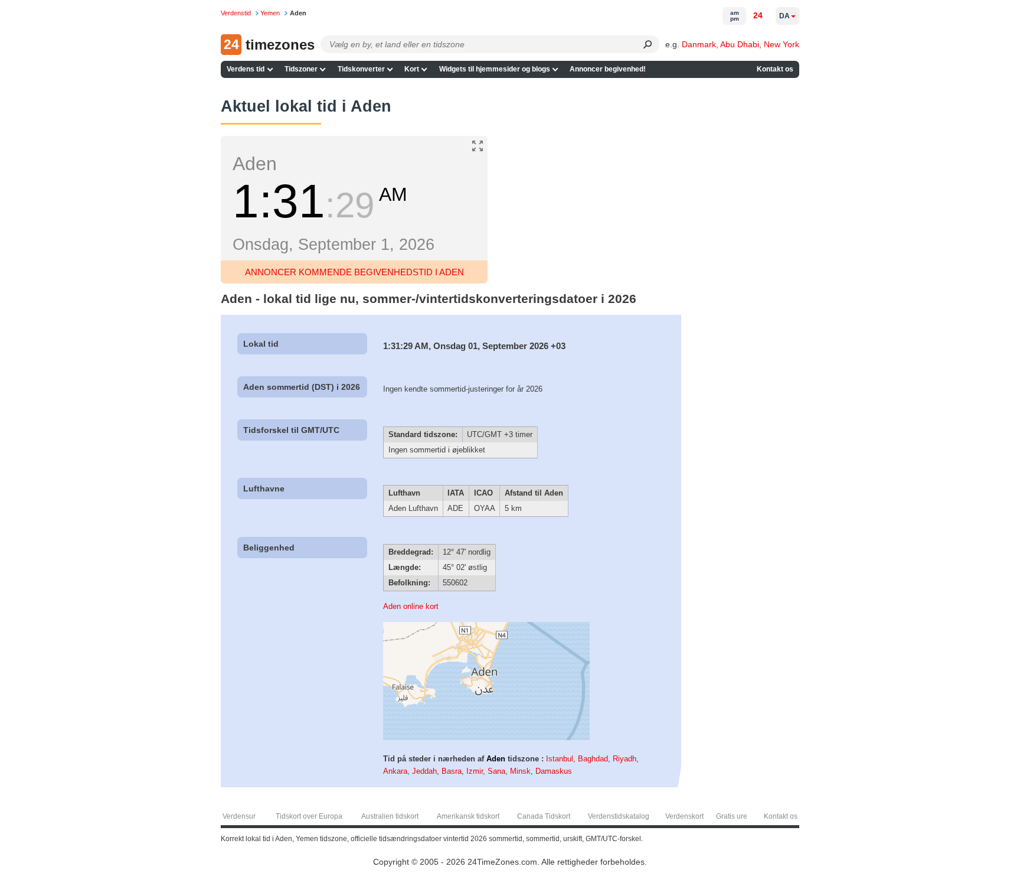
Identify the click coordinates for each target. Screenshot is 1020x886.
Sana (496, 771)
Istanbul (559, 758)
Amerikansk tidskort (468, 816)
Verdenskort (684, 816)
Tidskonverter (361, 69)
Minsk (520, 771)
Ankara (395, 771)
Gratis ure (731, 816)
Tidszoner (301, 69)
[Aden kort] (486, 737)
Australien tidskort (390, 816)
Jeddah (424, 771)
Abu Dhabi (739, 44)
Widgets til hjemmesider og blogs (494, 69)
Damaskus (553, 771)
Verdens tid (245, 69)
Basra (452, 771)
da (784, 16)
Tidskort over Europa (309, 816)
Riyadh (624, 758)
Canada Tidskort (543, 816)
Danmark (699, 44)
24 (758, 15)
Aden (495, 758)
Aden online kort (411, 606)
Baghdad (593, 758)
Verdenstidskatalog (618, 816)
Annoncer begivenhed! (608, 69)
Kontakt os (775, 69)
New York (781, 44)
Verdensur (239, 816)
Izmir (474, 771)
